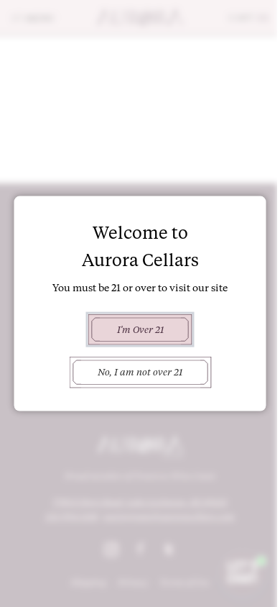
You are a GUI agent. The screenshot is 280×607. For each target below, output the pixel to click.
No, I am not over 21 (140, 372)
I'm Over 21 (140, 329)
